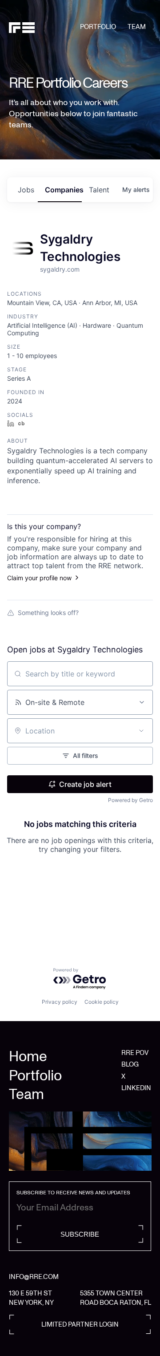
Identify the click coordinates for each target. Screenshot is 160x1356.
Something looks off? (48, 612)
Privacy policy (59, 1001)
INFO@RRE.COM (34, 1277)
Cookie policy (101, 1001)
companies (63, 189)
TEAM (137, 27)
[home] (44, 27)
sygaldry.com (60, 269)
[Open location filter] (141, 731)
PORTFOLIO (98, 27)
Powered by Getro (130, 800)
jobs (26, 189)
